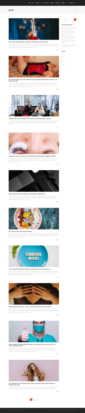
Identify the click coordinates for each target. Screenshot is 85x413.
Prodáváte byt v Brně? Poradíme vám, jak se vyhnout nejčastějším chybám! (30, 118)
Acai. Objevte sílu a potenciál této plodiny (20, 231)
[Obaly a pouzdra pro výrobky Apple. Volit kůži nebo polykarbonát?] (34, 181)
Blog (67, 2)
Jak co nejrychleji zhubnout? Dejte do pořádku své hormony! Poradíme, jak (30, 269)
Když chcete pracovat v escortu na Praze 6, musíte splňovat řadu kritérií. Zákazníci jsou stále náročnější (68, 33)
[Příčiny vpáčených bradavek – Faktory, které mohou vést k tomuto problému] (34, 294)
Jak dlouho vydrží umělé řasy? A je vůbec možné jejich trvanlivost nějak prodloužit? (32, 156)
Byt (33, 2)
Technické (46, 2)
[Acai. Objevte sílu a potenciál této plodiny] (34, 218)
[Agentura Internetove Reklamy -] (12, 3)
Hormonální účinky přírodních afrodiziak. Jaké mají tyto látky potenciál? (28, 42)
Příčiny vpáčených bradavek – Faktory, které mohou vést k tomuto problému (30, 306)
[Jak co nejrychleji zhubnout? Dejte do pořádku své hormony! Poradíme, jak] (34, 256)
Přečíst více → (35, 47)
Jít (75, 19)
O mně (63, 2)
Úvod (30, 2)
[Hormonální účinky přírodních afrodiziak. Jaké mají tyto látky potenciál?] (34, 29)
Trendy (52, 2)
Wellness (57, 2)
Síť (41, 2)
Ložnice (37, 2)
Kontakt (72, 2)
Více (57, 126)
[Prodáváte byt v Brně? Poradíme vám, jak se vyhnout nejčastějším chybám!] (34, 105)
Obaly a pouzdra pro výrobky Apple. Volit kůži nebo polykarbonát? (27, 194)
